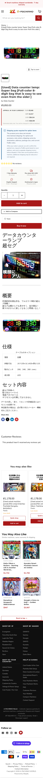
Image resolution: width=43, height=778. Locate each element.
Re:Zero (5, 651)
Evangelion (6, 632)
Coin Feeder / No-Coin (10, 690)
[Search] (38, 18)
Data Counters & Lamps (31, 672)
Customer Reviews (29, 690)
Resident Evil (7, 645)
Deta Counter (9, 101)
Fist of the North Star (9, 635)
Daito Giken (27, 654)
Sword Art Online (8, 648)
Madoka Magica (7, 641)
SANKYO (26, 632)
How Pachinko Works (30, 681)
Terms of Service (27, 766)
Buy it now (21, 226)
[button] (7, 163)
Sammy (25, 635)
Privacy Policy (18, 764)
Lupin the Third (7, 638)
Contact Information (21, 769)
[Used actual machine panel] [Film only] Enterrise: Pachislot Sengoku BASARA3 (14, 505)
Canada (5, 674)
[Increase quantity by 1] (22, 195)
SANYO (25, 641)
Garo (4, 654)
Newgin (25, 638)
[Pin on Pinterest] (16, 419)
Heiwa (25, 651)
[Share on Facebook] (3, 419)
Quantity (4, 190)
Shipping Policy (7, 680)
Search (8, 764)
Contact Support (29, 700)
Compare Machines (29, 697)
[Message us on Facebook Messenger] (21, 733)
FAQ (24, 687)
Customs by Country (9, 683)
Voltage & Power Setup (10, 687)
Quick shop (14, 518)
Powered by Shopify (21, 774)
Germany (5, 670)
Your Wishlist (27, 694)
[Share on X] (7, 419)
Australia (5, 677)
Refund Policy (30, 764)
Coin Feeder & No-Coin (31, 665)
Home (3, 25)
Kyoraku (26, 645)
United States (7, 667)
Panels (5, 511)
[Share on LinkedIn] (12, 419)
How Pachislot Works (30, 684)
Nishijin (25, 648)
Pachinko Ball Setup (30, 669)
